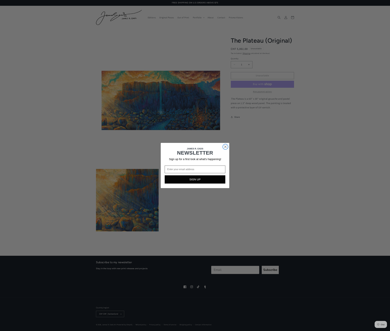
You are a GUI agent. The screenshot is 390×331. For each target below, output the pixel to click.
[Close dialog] (225, 146)
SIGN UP (195, 179)
